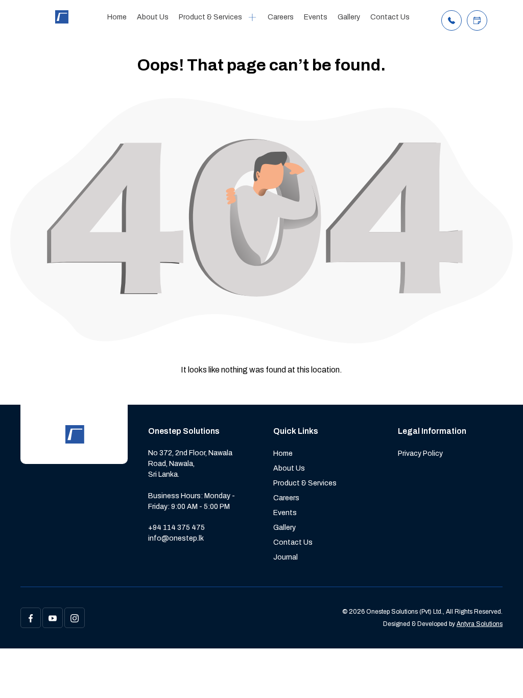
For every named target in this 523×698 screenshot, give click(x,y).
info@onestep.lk (176, 538)
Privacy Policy (420, 453)
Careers (281, 17)
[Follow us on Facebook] (30, 618)
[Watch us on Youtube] (52, 618)
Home (117, 17)
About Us (153, 17)
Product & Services (210, 17)
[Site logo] (61, 20)
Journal (285, 557)
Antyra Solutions (480, 623)
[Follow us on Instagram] (74, 618)
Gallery (349, 17)
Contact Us (390, 17)
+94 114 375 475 (176, 527)
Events (315, 17)
